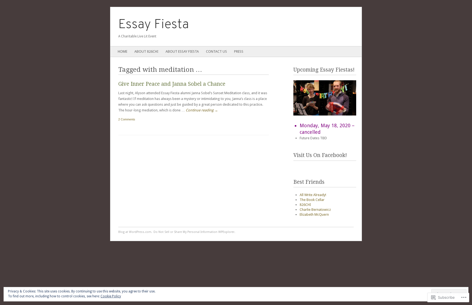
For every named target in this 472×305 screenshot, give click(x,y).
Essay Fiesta (153, 25)
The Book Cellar (312, 200)
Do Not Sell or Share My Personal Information (185, 232)
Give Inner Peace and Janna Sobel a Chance (171, 84)
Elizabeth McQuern (314, 214)
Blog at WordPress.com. (135, 232)
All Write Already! (313, 195)
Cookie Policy (111, 296)
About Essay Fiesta (182, 51)
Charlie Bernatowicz (315, 210)
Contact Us (216, 51)
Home (122, 51)
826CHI (305, 205)
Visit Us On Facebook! (320, 155)
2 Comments (126, 119)
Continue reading (202, 110)
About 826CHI (146, 51)
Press (238, 51)
